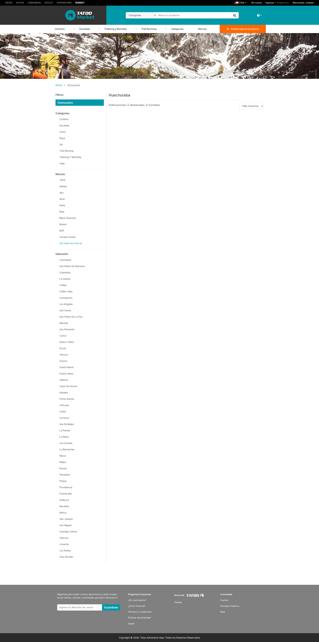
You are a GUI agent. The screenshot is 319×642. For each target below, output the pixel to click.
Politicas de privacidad (139, 617)
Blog (222, 612)
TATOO (8, 2)
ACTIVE (20, 2)
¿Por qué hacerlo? (137, 600)
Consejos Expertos (229, 606)
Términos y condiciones (140, 612)
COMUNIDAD (34, 2)
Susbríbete (111, 607)
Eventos (224, 600)
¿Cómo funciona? (136, 606)
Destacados (65, 102)
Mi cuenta (256, 2)
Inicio (58, 85)
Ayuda (131, 623)
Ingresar (269, 2)
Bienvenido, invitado (303, 2)
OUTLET (49, 2)
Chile (243, 2)
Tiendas (178, 602)
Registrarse (283, 2)
